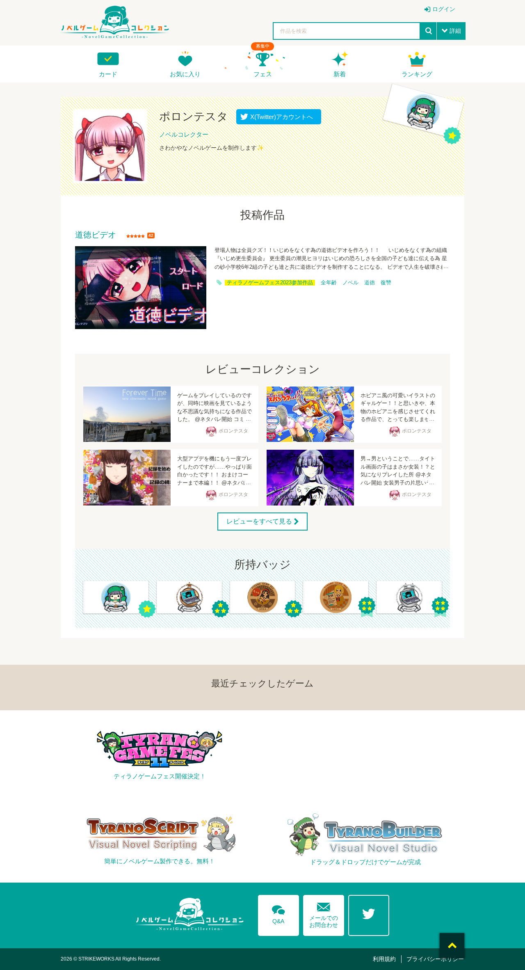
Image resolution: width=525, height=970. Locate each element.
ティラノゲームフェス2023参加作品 (270, 283)
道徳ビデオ (95, 235)
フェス (262, 74)
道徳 (369, 283)
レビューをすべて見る (259, 521)
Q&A (278, 912)
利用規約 (384, 959)
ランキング (417, 74)
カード (108, 74)
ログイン (443, 9)
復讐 (386, 283)
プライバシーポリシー (435, 959)
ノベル (350, 283)
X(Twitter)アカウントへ (279, 117)
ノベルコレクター (183, 134)
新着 (339, 74)
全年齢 (329, 283)
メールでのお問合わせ (323, 913)
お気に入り (185, 74)
